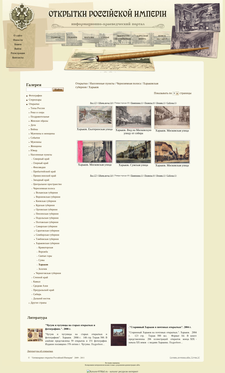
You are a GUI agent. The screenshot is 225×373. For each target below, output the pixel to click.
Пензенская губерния (47, 213)
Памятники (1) (137, 102)
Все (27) (93, 102)
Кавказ (36, 281)
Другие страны (38, 302)
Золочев (42, 268)
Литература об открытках (40, 351)
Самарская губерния (46, 226)
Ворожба (43, 251)
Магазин (89, 37)
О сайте (18, 35)
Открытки (34, 104)
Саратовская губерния (47, 230)
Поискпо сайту (162, 37)
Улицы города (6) (122, 102)
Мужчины (36, 142)
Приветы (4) (150, 102)
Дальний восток (41, 298)
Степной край (40, 277)
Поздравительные (40, 116)
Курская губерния (45, 205)
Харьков (43, 264)
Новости (18, 40)
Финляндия (39, 167)
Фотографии (35, 95)
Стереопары (35, 99)
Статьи (105, 37)
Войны (34, 129)
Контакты (18, 57)
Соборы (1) (172, 102)
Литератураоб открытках (123, 37)
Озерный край (40, 163)
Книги (17, 44)
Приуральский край (43, 290)
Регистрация (18, 53)
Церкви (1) (161, 102)
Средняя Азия (40, 285)
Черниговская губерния (48, 273)
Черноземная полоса (44, 188)
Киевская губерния (46, 201)
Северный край (41, 158)
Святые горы (45, 255)
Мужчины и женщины (43, 133)
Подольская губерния (47, 217)
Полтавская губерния (47, 222)
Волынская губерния (47, 192)
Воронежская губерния (48, 196)
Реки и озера (37, 112)
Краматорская (45, 247)
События (35, 137)
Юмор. (34, 150)
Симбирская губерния (47, 234)
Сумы (41, 260)
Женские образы (39, 120)
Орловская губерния (46, 209)
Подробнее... (98, 344)
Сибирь (37, 294)
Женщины (36, 146)
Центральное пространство (47, 184)
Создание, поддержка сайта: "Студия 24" (185, 357)
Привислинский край (44, 175)
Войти (17, 48)
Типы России (38, 108)
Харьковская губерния (47, 243)
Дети (33, 125)
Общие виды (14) (106, 102)
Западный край (41, 179)
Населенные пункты (41, 154)
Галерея (72, 37)
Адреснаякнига (142, 37)
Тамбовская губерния (47, 239)
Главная (55, 37)
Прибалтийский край (44, 171)
